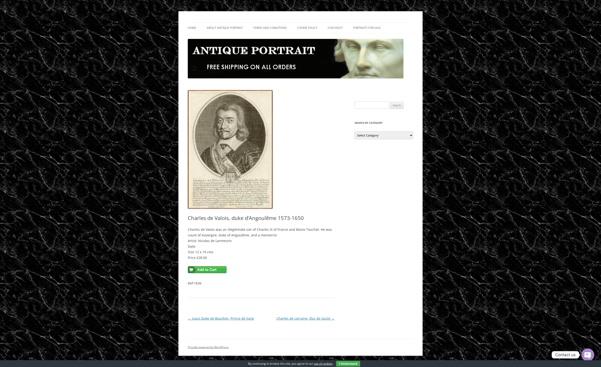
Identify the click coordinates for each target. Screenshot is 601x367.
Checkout (335, 28)
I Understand (348, 364)
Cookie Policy (307, 28)
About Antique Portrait (225, 28)
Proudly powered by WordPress (208, 347)
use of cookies (323, 364)
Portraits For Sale (367, 28)
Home (192, 28)
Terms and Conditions (270, 28)
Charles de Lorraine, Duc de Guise (306, 318)
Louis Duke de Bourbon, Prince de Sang (221, 318)
